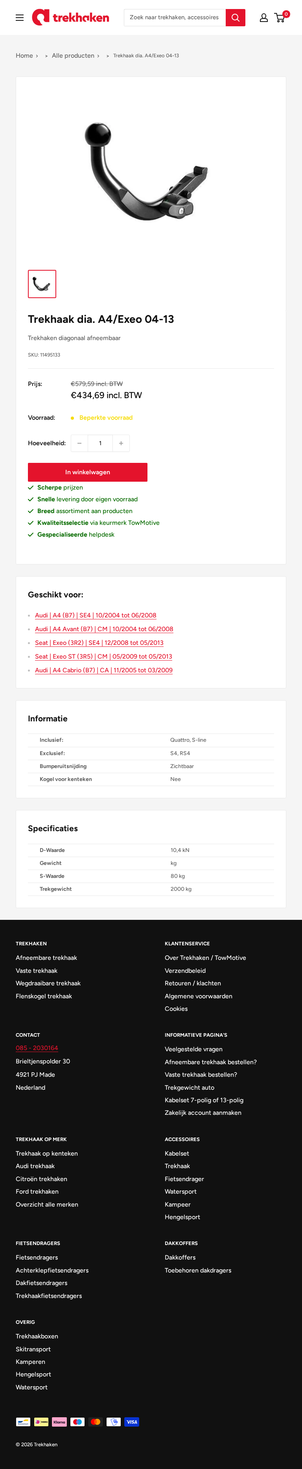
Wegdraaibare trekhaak (48, 983)
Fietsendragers (37, 1257)
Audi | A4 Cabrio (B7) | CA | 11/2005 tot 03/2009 (104, 670)
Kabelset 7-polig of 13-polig (204, 1100)
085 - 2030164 (37, 1048)
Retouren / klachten (193, 983)
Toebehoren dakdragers (198, 1270)
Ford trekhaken (37, 1191)
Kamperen (30, 1361)
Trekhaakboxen (37, 1336)
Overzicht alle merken (47, 1204)
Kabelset (177, 1153)
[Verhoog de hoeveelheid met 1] (121, 443)
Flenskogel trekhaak (44, 996)
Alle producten (73, 55)
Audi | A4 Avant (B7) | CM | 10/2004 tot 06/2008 (104, 629)
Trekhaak (177, 1166)
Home (24, 55)
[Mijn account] (264, 17)
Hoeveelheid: (47, 443)
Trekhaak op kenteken (47, 1153)
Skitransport (33, 1349)
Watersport (181, 1191)
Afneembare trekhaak (46, 957)
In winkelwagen (87, 472)
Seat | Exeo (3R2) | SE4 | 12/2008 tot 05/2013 (99, 642)
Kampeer (178, 1204)
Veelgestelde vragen (194, 1049)
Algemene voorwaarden (198, 996)
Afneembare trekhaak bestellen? (211, 1062)
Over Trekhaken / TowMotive (205, 957)
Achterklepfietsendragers (52, 1270)
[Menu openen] (20, 18)
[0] (280, 17)
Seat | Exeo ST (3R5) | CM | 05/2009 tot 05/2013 (103, 656)
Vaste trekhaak (36, 970)
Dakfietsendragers (41, 1283)
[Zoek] (235, 17)
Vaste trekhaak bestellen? (201, 1074)
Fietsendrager (184, 1179)
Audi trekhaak (35, 1166)
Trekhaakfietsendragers (49, 1296)
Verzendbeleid (185, 970)
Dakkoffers (180, 1257)
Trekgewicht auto (189, 1087)
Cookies (176, 1008)
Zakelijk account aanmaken (203, 1112)
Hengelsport (182, 1217)
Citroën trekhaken (41, 1179)
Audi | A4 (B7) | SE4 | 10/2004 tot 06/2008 (96, 615)
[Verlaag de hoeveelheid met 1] (79, 443)
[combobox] (175, 17)
